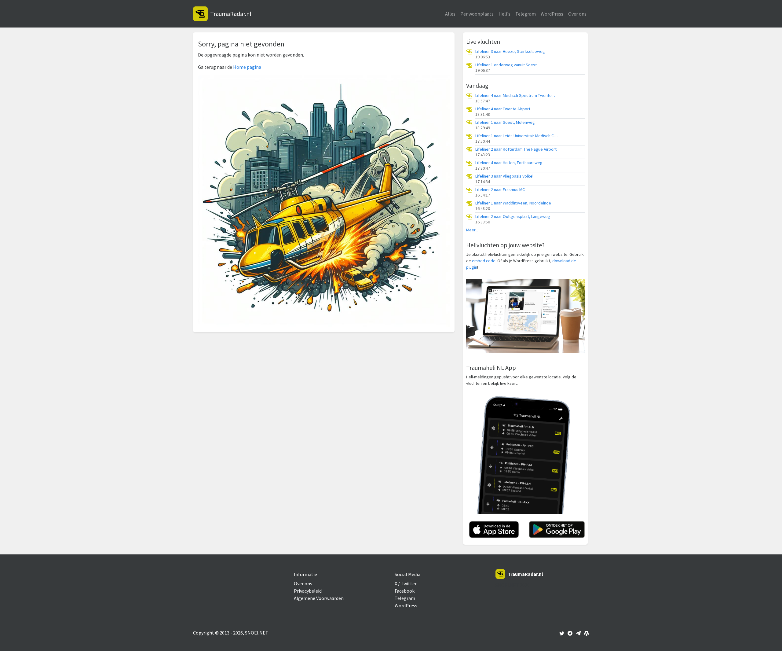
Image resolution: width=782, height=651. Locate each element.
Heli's (504, 14)
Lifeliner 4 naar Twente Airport (502, 109)
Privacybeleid (308, 591)
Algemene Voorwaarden (319, 598)
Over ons (577, 14)
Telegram (525, 14)
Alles (450, 14)
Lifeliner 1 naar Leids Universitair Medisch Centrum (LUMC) (516, 135)
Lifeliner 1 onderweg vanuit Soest (506, 65)
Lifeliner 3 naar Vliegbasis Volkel (504, 176)
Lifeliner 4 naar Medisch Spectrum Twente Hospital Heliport (516, 95)
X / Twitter (406, 583)
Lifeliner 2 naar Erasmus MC (500, 189)
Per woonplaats (477, 14)
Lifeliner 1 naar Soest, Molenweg (505, 122)
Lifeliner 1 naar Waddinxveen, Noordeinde (513, 203)
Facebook (405, 591)
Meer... (472, 230)
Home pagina (247, 67)
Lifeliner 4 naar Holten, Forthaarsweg (509, 162)
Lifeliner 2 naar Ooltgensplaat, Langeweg (512, 216)
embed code (483, 260)
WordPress (552, 14)
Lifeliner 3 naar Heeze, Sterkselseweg (510, 51)
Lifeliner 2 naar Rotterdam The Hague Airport (516, 149)
